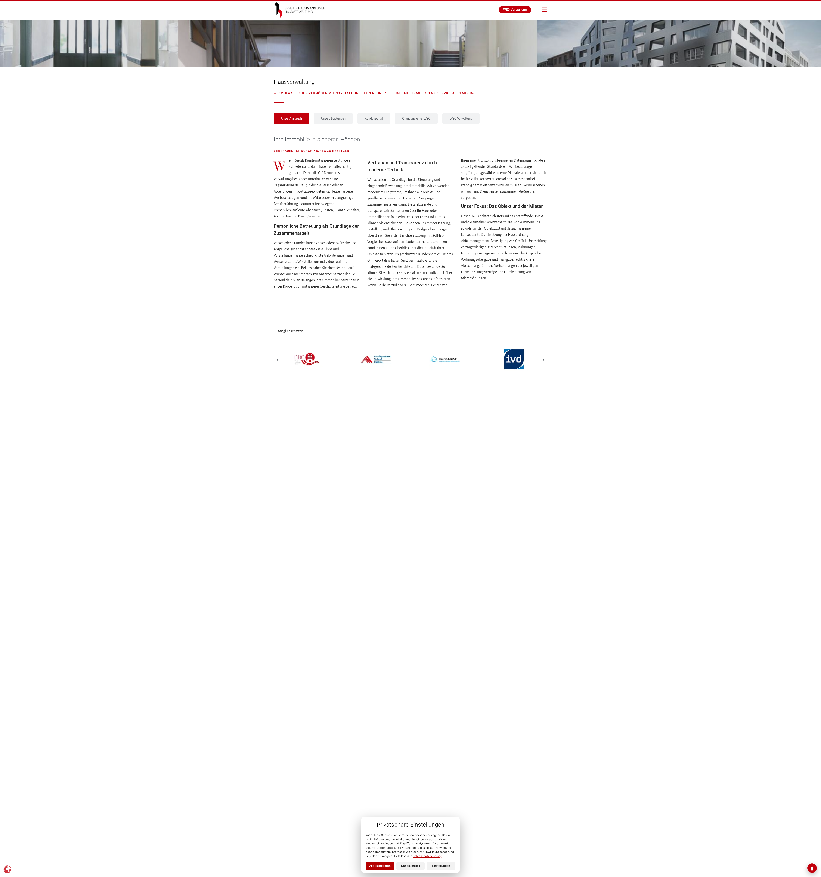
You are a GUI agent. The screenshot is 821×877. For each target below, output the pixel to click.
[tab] (291, 118)
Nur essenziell (410, 865)
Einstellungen (441, 865)
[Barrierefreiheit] (812, 868)
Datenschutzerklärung (427, 856)
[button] (277, 360)
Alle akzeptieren (380, 865)
